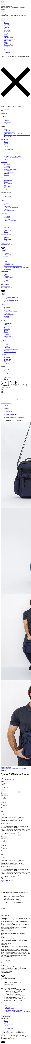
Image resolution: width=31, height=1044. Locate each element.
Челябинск (7, 52)
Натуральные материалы (11, 154)
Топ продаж (7, 122)
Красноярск (7, 31)
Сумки (2, 152)
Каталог (3, 118)
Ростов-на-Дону (8, 45)
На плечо (6, 203)
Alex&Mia (7, 186)
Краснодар (7, 30)
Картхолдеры (7, 166)
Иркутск (6, 27)
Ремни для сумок (9, 172)
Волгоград (7, 23)
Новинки (6, 120)
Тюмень (6, 48)
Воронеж (6, 24)
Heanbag (6, 227)
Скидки (6, 123)
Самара (6, 46)
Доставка (6, 143)
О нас (5, 129)
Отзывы (6, 147)
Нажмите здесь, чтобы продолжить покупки (13, 15)
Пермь (6, 43)
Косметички (7, 170)
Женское (3, 293)
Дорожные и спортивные (11, 157)
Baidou (6, 189)
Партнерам (7, 130)
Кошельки (7, 164)
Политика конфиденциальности (13, 133)
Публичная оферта (9, 132)
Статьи (6, 146)
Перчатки (6, 175)
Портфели (7, 206)
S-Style (6, 188)
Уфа (5, 49)
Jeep (5, 229)
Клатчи (6, 204)
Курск (5, 34)
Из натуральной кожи (10, 210)
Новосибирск (8, 40)
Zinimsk (6, 232)
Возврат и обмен (8, 145)
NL (5, 185)
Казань (6, 28)
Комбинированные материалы (12, 156)
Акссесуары (4, 162)
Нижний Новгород (9, 39)
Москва (6, 36)
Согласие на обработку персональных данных (17, 135)
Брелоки (6, 173)
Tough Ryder (7, 230)
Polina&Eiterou (8, 180)
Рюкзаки (6, 159)
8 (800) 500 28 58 (5, 243)
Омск (5, 42)
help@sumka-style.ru (6, 244)
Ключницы (7, 167)
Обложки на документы (11, 169)
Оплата (6, 142)
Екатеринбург (8, 26)
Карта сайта (7, 136)
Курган (6, 33)
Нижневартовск (8, 37)
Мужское (3, 340)
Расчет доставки (8, 149)
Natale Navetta (8, 183)
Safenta (6, 182)
